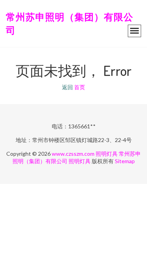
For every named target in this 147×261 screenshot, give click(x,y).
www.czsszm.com (73, 153)
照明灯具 (107, 153)
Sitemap (125, 161)
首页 (79, 87)
